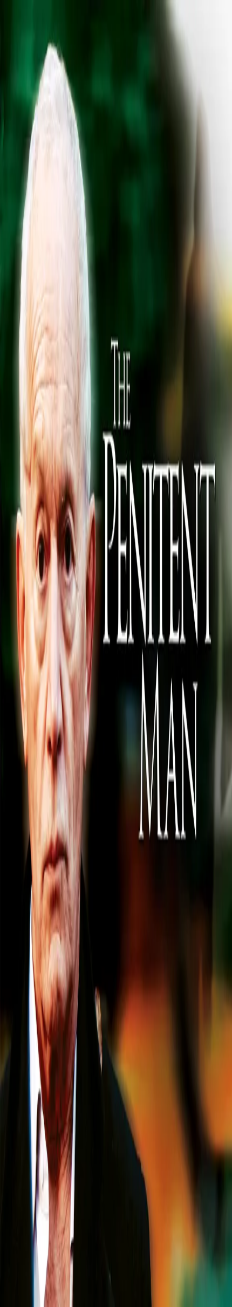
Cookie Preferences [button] (59, 1185)
